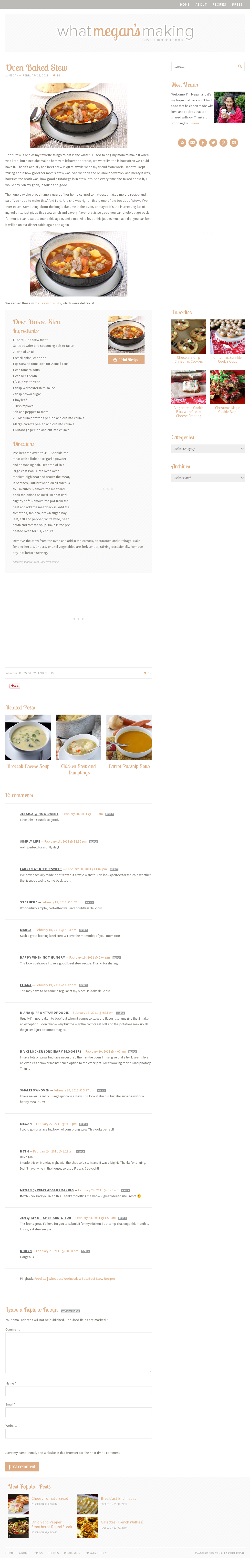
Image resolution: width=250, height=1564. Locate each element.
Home (185, 4)
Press (237, 4)
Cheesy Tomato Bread (49, 1498)
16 (58, 75)
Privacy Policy (95, 1553)
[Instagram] (234, 142)
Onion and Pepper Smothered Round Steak (51, 1524)
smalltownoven (35, 1090)
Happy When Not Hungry (42, 957)
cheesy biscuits (49, 303)
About (201, 4)
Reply (110, 814)
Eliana (25, 985)
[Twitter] (213, 142)
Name (10, 1383)
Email (10, 1404)
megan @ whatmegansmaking (47, 1190)
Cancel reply (70, 1311)
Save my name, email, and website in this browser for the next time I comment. (63, 1452)
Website (11, 1425)
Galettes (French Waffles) (122, 1522)
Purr (241, 1552)
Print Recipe (129, 359)
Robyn (26, 1251)
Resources (72, 1553)
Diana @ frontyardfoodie (44, 1012)
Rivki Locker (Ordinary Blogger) (50, 1051)
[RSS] (182, 142)
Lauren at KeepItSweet (41, 869)
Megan (26, 1123)
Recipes (219, 4)
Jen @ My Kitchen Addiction (45, 1217)
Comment (12, 1329)
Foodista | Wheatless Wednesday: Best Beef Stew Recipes (74, 1279)
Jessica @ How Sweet (39, 814)
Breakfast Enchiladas (118, 1498)
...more (194, 123)
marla (25, 930)
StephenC (29, 902)
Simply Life (30, 841)
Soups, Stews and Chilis (36, 673)
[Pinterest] (223, 142)
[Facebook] (203, 142)
